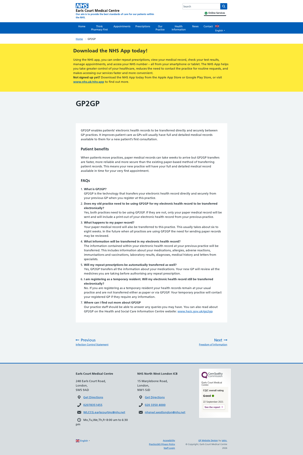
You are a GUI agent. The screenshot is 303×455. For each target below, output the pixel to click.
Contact (208, 26)
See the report (212, 407)
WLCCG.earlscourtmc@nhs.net (104, 412)
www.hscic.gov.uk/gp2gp (195, 311)
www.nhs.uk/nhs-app (88, 82)
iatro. (224, 440)
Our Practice (160, 28)
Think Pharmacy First (99, 28)
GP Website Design (208, 440)
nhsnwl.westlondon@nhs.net (165, 412)
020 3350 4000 (155, 405)
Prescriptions (142, 26)
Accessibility (169, 440)
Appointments (121, 26)
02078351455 (92, 405)
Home (81, 26)
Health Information (179, 28)
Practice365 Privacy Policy (162, 444)
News (195, 26)
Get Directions (93, 397)
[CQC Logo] (212, 377)
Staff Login (169, 448)
